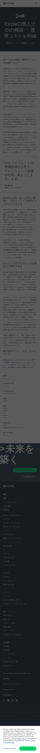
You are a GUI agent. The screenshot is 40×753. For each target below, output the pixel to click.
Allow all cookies (28, 748)
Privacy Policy (21, 738)
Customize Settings (9, 748)
